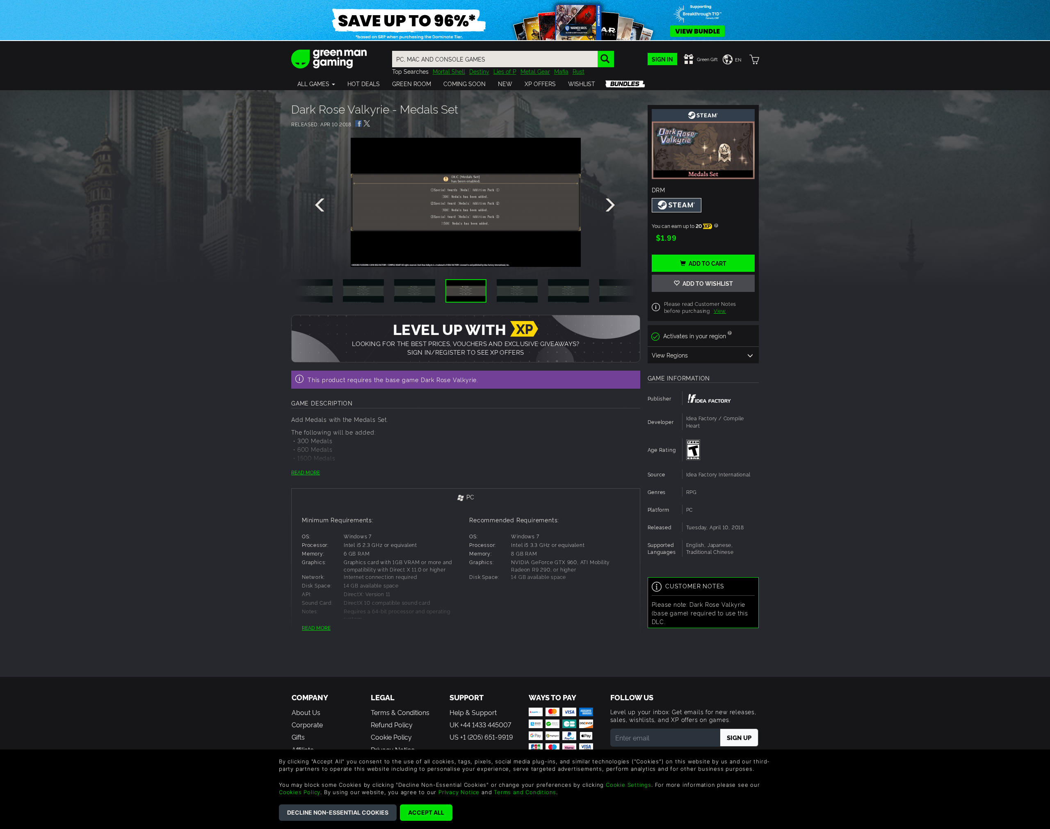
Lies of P (504, 71)
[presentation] (321, 205)
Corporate (307, 724)
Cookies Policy (299, 792)
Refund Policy (392, 724)
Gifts (298, 736)
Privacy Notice (458, 792)
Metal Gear (535, 71)
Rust (578, 71)
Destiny (479, 71)
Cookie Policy (391, 736)
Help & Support (473, 712)
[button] (316, 83)
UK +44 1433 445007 (480, 724)
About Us (306, 712)
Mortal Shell (449, 71)
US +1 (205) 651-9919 (481, 736)
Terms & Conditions (400, 712)
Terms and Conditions (525, 792)
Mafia (561, 71)
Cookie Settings (628, 784)
